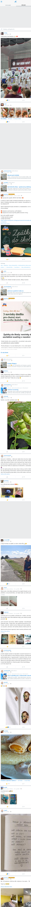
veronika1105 (7, 670)
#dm (11, 886)
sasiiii (5, 104)
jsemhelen (6, 480)
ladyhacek (6, 612)
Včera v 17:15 (6, 272)
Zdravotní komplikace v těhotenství (20, 388)
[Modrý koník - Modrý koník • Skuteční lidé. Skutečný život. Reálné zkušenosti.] (15, 1)
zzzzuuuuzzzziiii (7, 455)
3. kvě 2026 (6, 34)
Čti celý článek (4, 352)
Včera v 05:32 (6, 397)
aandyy (5, 32)
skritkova (6, 371)
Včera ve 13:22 (7, 360)
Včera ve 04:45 (7, 456)
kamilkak (6, 731)
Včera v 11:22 (6, 372)
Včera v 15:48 (6, 299)
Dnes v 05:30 (6, 172)
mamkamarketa (7, 650)
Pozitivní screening (13, 389)
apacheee (6, 194)
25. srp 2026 (6, 482)
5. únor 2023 (6, 732)
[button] (10, 34)
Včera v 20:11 (6, 184)
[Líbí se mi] (8, 283)
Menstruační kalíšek (13, 175)
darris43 (6, 682)
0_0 (4, 359)
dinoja (5, 587)
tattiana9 (6, 396)
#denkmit (7, 886)
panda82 (6, 182)
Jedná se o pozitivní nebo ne (15, 291)
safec (5, 271)
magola (5, 810)
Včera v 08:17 (6, 386)
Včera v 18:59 (17, 195)
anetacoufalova (7, 384)
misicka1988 (6, 540)
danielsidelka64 (7, 286)
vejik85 (5, 787)
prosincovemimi (7, 171)
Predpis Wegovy (12, 363)
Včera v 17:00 (6, 288)
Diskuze (9, 388)
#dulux (2, 886)
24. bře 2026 (6, 105)
